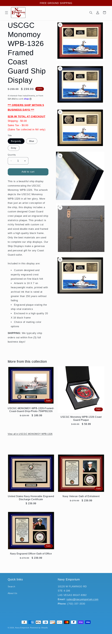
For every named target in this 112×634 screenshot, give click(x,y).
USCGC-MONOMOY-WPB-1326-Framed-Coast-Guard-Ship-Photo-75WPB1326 (31, 409)
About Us (12, 593)
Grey (13, 148)
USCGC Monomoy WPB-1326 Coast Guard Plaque (81, 418)
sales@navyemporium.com (82, 599)
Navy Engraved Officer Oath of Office (31, 553)
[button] (6, 12)
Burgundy (16, 141)
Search (11, 586)
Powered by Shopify (39, 628)
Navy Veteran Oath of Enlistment (81, 496)
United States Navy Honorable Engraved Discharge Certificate (31, 497)
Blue (31, 141)
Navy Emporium (22, 628)
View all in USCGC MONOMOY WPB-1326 (30, 434)
